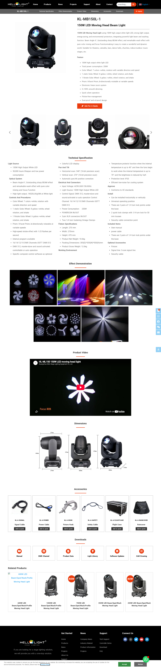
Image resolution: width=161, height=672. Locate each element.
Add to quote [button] (19, 529)
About (98, 4)
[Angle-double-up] (158, 349)
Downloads (119, 11)
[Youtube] (141, 639)
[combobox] (123, 4)
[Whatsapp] (158, 316)
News (60, 4)
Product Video (81, 11)
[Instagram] (131, 639)
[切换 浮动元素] (146, 659)
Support (87, 4)
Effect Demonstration (65, 11)
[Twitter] (136, 639)
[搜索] (133, 4)
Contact (109, 4)
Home (35, 4)
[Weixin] (158, 327)
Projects (73, 4)
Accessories (107, 11)
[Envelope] (158, 332)
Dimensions (95, 11)
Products (47, 4)
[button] (139, 11)
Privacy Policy (45, 664)
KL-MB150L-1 (23, 11)
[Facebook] (125, 639)
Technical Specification (46, 11)
